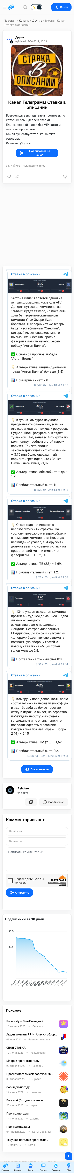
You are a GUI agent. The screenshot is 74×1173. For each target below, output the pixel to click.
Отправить (22, 892)
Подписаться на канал (39, 152)
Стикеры (56, 1170)
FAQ (69, 1170)
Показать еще (39, 769)
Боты (30, 1170)
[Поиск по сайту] (25, 7)
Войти (64, 7)
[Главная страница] (11, 7)
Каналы (24, 20)
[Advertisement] (37, 225)
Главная (5, 1170)
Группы (43, 1170)
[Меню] (5, 7)
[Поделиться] (17, 176)
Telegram (10, 20)
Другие (37, 20)
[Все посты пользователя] (31, 802)
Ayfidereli (23, 788)
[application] (37, 959)
